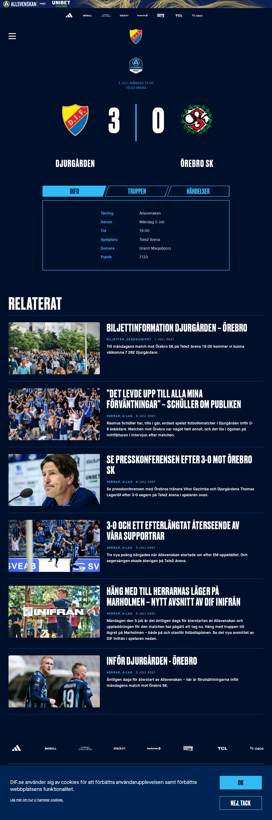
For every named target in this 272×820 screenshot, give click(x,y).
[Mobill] (87, 15)
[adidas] (69, 15)
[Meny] (12, 36)
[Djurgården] (136, 36)
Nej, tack (241, 802)
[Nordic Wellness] (106, 15)
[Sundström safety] (142, 15)
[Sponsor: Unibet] (61, 3)
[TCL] (179, 15)
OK (241, 782)
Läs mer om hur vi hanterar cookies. (37, 800)
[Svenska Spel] (161, 15)
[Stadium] (124, 15)
